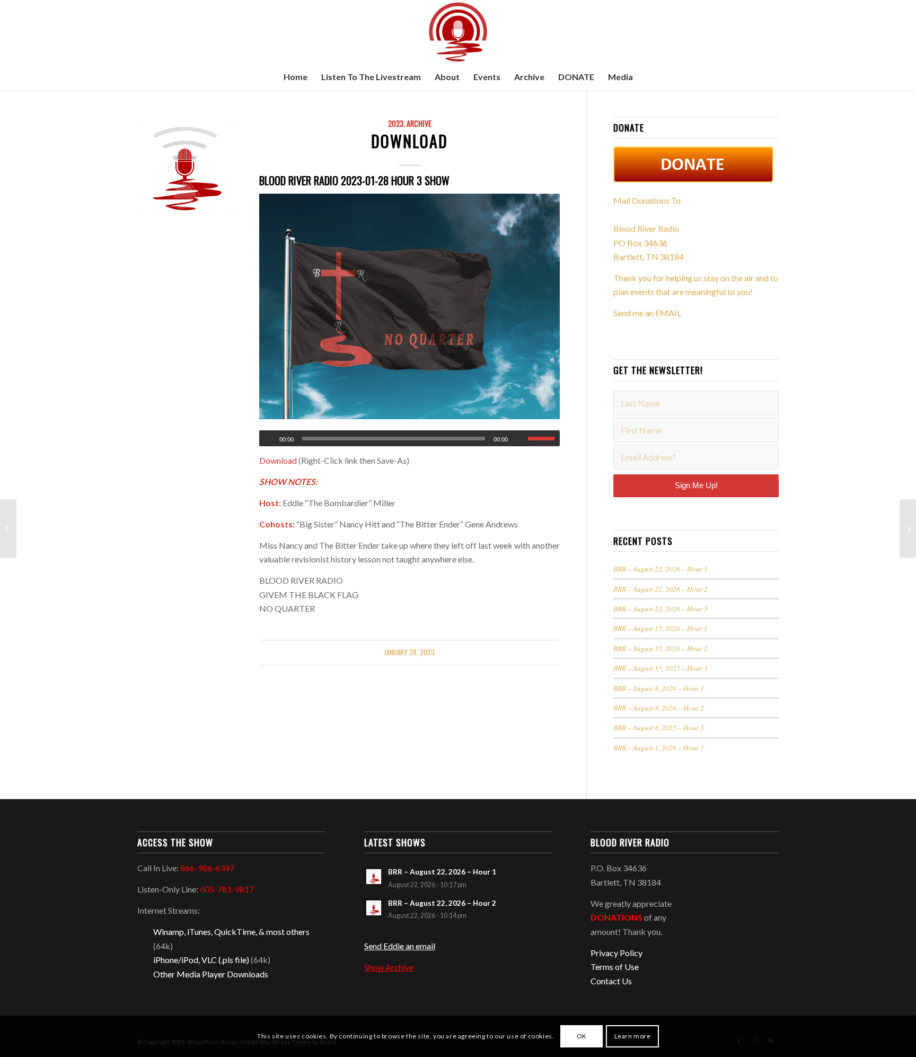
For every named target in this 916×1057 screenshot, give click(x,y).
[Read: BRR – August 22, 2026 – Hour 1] (373, 876)
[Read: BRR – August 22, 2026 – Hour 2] (373, 907)
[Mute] (519, 439)
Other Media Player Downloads (210, 974)
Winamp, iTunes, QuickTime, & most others (231, 931)
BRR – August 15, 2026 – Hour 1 (660, 628)
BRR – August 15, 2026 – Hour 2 (660, 648)
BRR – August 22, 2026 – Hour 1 (660, 569)
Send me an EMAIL (647, 313)
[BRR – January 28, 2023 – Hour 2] (908, 528)
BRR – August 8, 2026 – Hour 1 (658, 688)
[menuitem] (295, 77)
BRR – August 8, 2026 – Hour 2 (658, 708)
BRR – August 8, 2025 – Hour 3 (658, 727)
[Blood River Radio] (458, 32)
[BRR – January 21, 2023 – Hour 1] (8, 528)
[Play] (267, 439)
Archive (419, 123)
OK (582, 1036)
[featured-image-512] (185, 167)
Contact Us (611, 981)
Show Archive (388, 967)
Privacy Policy (616, 953)
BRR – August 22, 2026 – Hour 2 (660, 589)
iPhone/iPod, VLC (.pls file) (201, 960)
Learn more (632, 1036)
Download (409, 141)
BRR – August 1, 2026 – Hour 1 (658, 747)
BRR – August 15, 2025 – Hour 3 (660, 668)
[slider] (544, 438)
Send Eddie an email (399, 946)
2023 (395, 123)
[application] (409, 438)
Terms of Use (615, 966)
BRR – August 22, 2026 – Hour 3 (660, 608)
